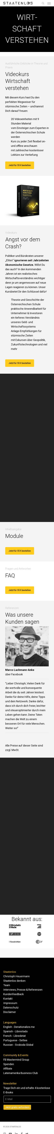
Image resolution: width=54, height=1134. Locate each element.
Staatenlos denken (14, 980)
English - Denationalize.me (19, 1026)
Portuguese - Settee (15, 1040)
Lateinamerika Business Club (20, 1073)
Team (6, 985)
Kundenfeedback (13, 994)
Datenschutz (11, 1007)
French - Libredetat (14, 1035)
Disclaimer (9, 1012)
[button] (49, 3)
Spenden (8, 1064)
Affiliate (7, 1068)
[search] (43, 3)
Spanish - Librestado (15, 1031)
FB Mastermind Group (16, 1059)
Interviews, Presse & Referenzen (22, 989)
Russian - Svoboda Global (18, 1044)
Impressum (10, 1003)
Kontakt (7, 998)
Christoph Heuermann (16, 976)
